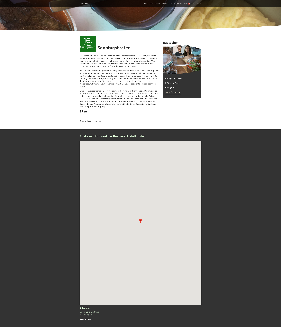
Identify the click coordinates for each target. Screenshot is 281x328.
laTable (84, 4)
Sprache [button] (194, 3)
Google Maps (85, 319)
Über (146, 3)
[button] (140, 221)
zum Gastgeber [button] (173, 92)
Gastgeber (155, 3)
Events (165, 3)
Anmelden (182, 3)
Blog (173, 3)
